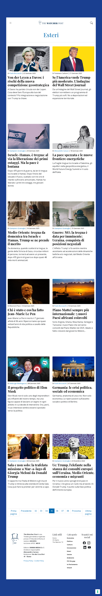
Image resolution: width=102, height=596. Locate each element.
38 (68, 511)
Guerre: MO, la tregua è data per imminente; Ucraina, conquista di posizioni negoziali (69, 238)
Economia (70, 538)
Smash (69, 568)
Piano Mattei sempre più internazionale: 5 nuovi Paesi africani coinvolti (70, 314)
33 (41, 511)
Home (54, 538)
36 (57, 511)
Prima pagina (13, 512)
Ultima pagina (88, 512)
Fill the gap (71, 561)
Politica (70, 541)
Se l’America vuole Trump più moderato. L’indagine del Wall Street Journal (71, 81)
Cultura (70, 545)
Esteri (69, 551)
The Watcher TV (57, 542)
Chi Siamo (55, 540)
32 (36, 511)
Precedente (26, 511)
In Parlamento (72, 564)
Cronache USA (72, 571)
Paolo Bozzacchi (16, 73)
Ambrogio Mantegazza (18, 383)
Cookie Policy (39, 561)
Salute (69, 554)
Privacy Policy (28, 561)
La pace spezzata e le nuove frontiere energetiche (72, 157)
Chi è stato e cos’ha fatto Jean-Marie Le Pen (26, 312)
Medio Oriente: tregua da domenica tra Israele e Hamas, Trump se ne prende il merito (28, 238)
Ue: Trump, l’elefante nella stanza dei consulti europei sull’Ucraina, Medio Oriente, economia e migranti (73, 471)
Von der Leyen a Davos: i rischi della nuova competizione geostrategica (28, 81)
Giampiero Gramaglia (17, 151)
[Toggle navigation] (10, 23)
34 (46, 511)
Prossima (76, 511)
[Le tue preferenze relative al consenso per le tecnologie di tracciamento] (97, 591)
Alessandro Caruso (61, 151)
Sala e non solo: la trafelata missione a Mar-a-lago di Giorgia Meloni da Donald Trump (28, 471)
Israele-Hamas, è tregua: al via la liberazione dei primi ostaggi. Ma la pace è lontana (28, 161)
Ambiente (70, 558)
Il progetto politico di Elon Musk (27, 389)
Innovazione (71, 548)
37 (62, 511)
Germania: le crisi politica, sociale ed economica (72, 389)
